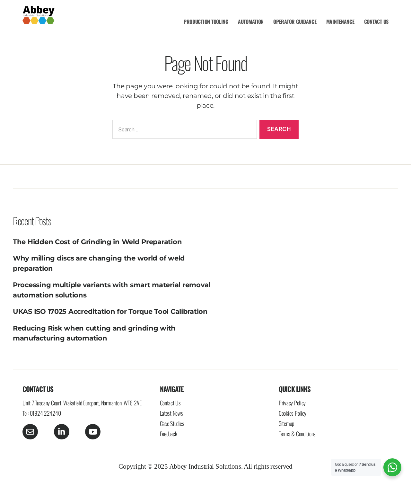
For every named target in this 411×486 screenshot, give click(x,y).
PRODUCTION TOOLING (206, 21)
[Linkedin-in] (61, 431)
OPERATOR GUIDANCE (294, 21)
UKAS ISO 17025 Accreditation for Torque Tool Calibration (110, 311)
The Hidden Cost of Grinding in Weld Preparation (97, 242)
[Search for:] (183, 130)
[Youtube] (93, 431)
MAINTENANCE (340, 21)
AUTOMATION (251, 21)
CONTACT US (376, 21)
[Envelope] (30, 431)
